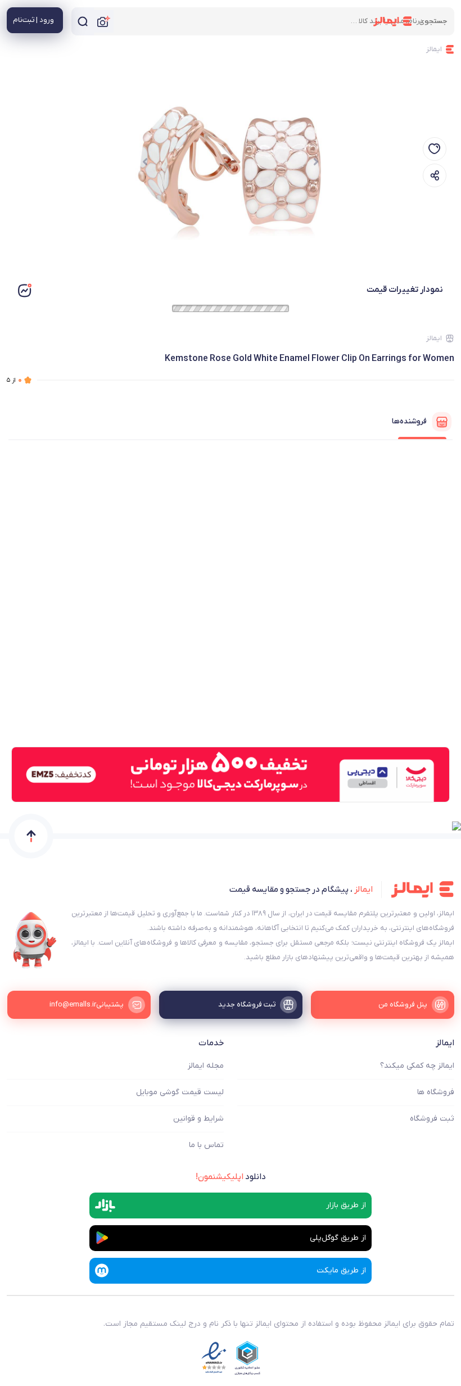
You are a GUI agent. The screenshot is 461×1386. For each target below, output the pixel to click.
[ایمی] (35, 940)
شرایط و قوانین (198, 1118)
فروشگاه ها (435, 1092)
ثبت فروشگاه (432, 1118)
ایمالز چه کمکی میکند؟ (417, 1065)
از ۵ (14, 379)
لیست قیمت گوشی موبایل (180, 1092)
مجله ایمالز (206, 1065)
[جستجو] (82, 21)
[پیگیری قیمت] (434, 149)
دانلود (231, 1176)
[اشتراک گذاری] (434, 175)
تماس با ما (206, 1145)
